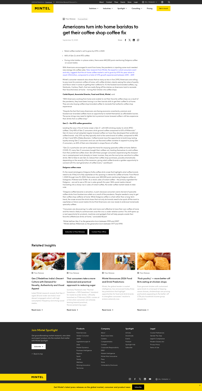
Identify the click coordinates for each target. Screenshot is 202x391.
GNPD (78, 338)
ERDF (103, 350)
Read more (36, 310)
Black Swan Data (107, 335)
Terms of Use (154, 347)
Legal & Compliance (157, 338)
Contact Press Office (99, 231)
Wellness (79, 362)
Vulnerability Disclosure (109, 365)
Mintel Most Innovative (109, 356)
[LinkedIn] (145, 379)
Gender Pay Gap (156, 335)
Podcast (128, 341)
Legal (152, 328)
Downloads (129, 335)
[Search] (169, 2)
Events (123, 2)
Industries (107, 8)
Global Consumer (82, 335)
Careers (104, 338)
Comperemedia (106, 341)
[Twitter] (140, 379)
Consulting (136, 8)
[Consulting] (141, 8)
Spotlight (121, 8)
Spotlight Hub (130, 344)
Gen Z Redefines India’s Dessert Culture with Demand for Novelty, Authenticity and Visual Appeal (48, 283)
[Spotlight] (126, 8)
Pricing (149, 8)
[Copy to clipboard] (138, 40)
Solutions (92, 8)
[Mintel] (42, 8)
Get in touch (163, 8)
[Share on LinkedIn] (134, 40)
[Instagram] (130, 379)
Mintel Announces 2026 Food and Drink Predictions (117, 280)
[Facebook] (135, 379)
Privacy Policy (155, 344)
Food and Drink (82, 19)
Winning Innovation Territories (83, 367)
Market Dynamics (82, 347)
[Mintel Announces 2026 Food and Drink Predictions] (118, 261)
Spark (78, 356)
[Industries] (112, 8)
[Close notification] (200, 385)
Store (129, 2)
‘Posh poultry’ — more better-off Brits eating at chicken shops (153, 280)
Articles (128, 332)
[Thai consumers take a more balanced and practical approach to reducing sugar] (83, 261)
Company (105, 328)
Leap (78, 344)
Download (43, 2)
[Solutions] (97, 8)
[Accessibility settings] (162, 2)
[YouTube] (150, 379)
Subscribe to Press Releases (75, 231)
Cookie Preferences (157, 332)
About (101, 2)
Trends (78, 359)
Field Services (81, 332)
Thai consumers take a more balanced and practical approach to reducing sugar (81, 282)
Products (80, 328)
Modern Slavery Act (157, 341)
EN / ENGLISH (150, 2)
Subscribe (37, 346)
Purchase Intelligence (84, 350)
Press (116, 2)
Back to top (38, 353)
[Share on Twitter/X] (129, 40)
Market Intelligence (108, 353)
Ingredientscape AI (83, 341)
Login (136, 2)
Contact (109, 2)
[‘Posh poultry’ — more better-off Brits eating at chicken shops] (153, 261)
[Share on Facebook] (125, 40)
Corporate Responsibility (110, 347)
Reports (79, 353)
